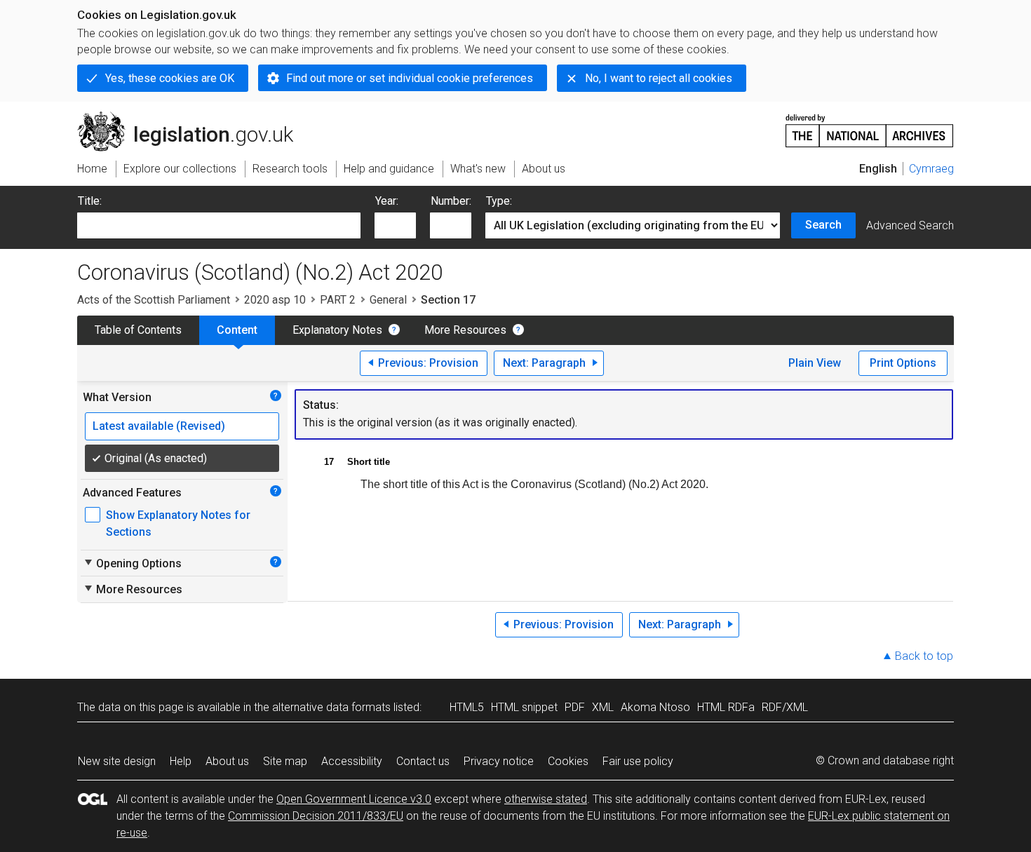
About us (227, 761)
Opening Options (132, 563)
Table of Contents (138, 330)
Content (237, 330)
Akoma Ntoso (655, 707)
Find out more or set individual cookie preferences (409, 78)
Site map (285, 761)
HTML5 (467, 707)
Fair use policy (637, 761)
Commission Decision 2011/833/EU (315, 816)
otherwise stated (545, 799)
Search (823, 224)
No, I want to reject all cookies (658, 78)
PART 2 (338, 299)
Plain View (814, 363)
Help (180, 761)
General (388, 299)
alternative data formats (331, 707)
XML (603, 707)
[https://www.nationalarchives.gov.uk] (870, 125)
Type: (499, 201)
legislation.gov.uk (193, 117)
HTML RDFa (726, 707)
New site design (117, 761)
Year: (386, 201)
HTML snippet (524, 707)
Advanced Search (910, 225)
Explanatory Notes (337, 330)
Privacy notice (499, 761)
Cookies (568, 761)
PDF (575, 707)
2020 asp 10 (275, 299)
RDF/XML (785, 707)
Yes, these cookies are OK (169, 78)
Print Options (903, 363)
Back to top (924, 656)
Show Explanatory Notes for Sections (178, 523)
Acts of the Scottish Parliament (153, 299)
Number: (451, 201)
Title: (90, 201)
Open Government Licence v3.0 (353, 799)
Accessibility (351, 761)
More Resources (465, 330)
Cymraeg (931, 168)
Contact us (423, 761)
